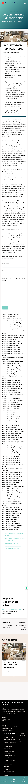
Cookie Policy (22, 741)
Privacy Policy (22, 739)
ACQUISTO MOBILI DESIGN (12, 549)
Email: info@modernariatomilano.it (9, 727)
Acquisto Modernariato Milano (9, 21)
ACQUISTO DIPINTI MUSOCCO (13, 546)
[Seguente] (23, 659)
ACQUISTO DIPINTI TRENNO (12, 543)
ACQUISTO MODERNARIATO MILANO (12, 609)
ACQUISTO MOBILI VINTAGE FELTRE (7, 625)
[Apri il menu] (24, 3)
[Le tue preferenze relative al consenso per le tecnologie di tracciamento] (26, 588)
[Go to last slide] (4, 659)
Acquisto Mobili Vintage (14, 11)
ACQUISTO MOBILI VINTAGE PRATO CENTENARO (11, 665)
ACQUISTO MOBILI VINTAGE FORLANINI (21, 626)
